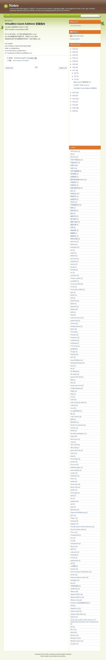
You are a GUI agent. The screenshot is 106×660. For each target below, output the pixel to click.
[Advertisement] (85, 129)
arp (71, 250)
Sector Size (74, 487)
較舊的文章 (63, 68)
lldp (71, 414)
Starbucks (73, 510)
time (71, 538)
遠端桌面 (73, 230)
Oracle (72, 453)
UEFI (72, 549)
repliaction (73, 476)
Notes (13, 6)
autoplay (73, 261)
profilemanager (75, 467)
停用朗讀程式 (74, 205)
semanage (73, 493)
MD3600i (73, 422)
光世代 (72, 168)
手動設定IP (74, 162)
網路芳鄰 (73, 224)
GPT (71, 357)
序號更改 (73, 182)
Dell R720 (73, 301)
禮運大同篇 (74, 239)
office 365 (73, 447)
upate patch (74, 560)
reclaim (72, 473)
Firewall (72, 332)
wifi (71, 627)
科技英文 (73, 193)
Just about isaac (75, 25)
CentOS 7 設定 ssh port (81, 85)
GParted (73, 354)
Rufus (72, 478)
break (72, 267)
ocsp (71, 442)
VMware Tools (75, 600)
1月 (75, 79)
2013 (74, 102)
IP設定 (72, 391)
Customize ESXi (75, 284)
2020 (74, 61)
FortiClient (73, 340)
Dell (71, 298)
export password (75, 318)
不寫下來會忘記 (75, 160)
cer (71, 272)
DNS (71, 312)
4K (71, 154)
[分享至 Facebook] (36, 58)
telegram (73, 524)
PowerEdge (74, 459)
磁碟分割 (73, 216)
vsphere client (75, 611)
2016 (74, 92)
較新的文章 (9, 68)
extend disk (74, 320)
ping (71, 456)
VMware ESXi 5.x (76, 597)
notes (72, 436)
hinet (72, 366)
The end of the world (77, 529)
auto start (73, 258)
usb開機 (73, 566)
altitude (72, 244)
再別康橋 (73, 174)
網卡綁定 (73, 219)
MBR (72, 419)
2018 (74, 67)
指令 (71, 191)
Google (72, 351)
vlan (71, 583)
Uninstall (73, 555)
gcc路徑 (73, 349)
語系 (71, 227)
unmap (72, 557)
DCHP (72, 295)
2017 (74, 70)
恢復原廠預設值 (75, 188)
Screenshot (74, 484)
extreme (73, 323)
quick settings (74, 470)
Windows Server (75, 641)
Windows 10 (74, 638)
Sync (72, 515)
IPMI (71, 394)
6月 (75, 73)
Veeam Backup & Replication (79, 572)
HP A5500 (73, 371)
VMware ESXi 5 (75, 594)
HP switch (73, 374)
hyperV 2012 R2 (75, 377)
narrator (73, 428)
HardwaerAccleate (76, 363)
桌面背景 (73, 199)
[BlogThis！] (32, 58)
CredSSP (73, 281)
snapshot (73, 501)
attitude (72, 255)
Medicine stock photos (59, 656)
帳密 (71, 208)
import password (75, 385)
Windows (73, 635)
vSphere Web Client (76, 614)
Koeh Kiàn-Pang (78, 36)
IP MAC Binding (75, 388)
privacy (72, 462)
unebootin (73, 552)
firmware (73, 335)
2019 (74, 64)
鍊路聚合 (73, 236)
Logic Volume (74, 416)
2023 (74, 52)
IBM (71, 380)
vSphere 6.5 (74, 608)
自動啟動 (73, 177)
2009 (74, 111)
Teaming (73, 521)
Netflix (72, 430)
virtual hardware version (78, 577)
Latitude (73, 405)
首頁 (7, 15)
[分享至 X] (34, 58)
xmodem (73, 644)
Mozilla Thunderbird (76, 425)
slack (72, 495)
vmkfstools (73, 588)
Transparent (74, 543)
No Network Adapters (77, 433)
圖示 (71, 213)
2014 (74, 98)
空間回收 (73, 185)
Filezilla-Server (75, 326)
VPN (71, 605)
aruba (72, 253)
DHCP (72, 304)
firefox (72, 329)
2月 (75, 76)
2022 (74, 55)
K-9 (71, 397)
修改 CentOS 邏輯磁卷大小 (82, 82)
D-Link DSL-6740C (76, 289)
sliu (71, 498)
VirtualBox (26, 60)
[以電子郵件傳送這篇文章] (30, 58)
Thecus (72, 532)
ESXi (71, 315)
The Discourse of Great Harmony (81, 526)
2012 (74, 105)
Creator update (75, 278)
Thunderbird (74, 535)
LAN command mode (77, 402)
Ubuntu (72, 546)
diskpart (73, 309)
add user (73, 241)
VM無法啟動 (74, 586)
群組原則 (73, 210)
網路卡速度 (74, 222)
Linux (72, 408)
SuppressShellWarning (77, 512)
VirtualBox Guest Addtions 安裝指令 (85, 88)
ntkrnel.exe (74, 439)
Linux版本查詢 (75, 411)
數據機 (72, 233)
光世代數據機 (74, 171)
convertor (73, 275)
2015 (74, 95)
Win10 (72, 632)
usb (71, 563)
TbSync (72, 518)
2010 (74, 108)
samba (72, 481)
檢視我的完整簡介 (75, 39)
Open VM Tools (75, 450)
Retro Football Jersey (46, 656)
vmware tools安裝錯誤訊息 (79, 603)
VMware (73, 591)
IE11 (71, 383)
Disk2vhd (73, 306)
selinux (72, 490)
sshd (71, 507)
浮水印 (72, 202)
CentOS (73, 270)
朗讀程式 (73, 196)
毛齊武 (72, 165)
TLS (71, 541)
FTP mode (73, 346)
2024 (74, 49)
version (72, 574)
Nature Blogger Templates (64, 654)
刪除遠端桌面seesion (77, 179)
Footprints (73, 337)
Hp (71, 368)
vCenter (73, 569)
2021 (74, 58)
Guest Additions (17, 60)
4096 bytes (74, 151)
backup (72, 264)
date (71, 292)
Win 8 (72, 629)
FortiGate (73, 343)
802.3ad (73, 157)
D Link (72, 287)
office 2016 (74, 445)
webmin (72, 617)
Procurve (73, 464)
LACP (72, 399)
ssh (71, 504)
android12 (73, 247)
